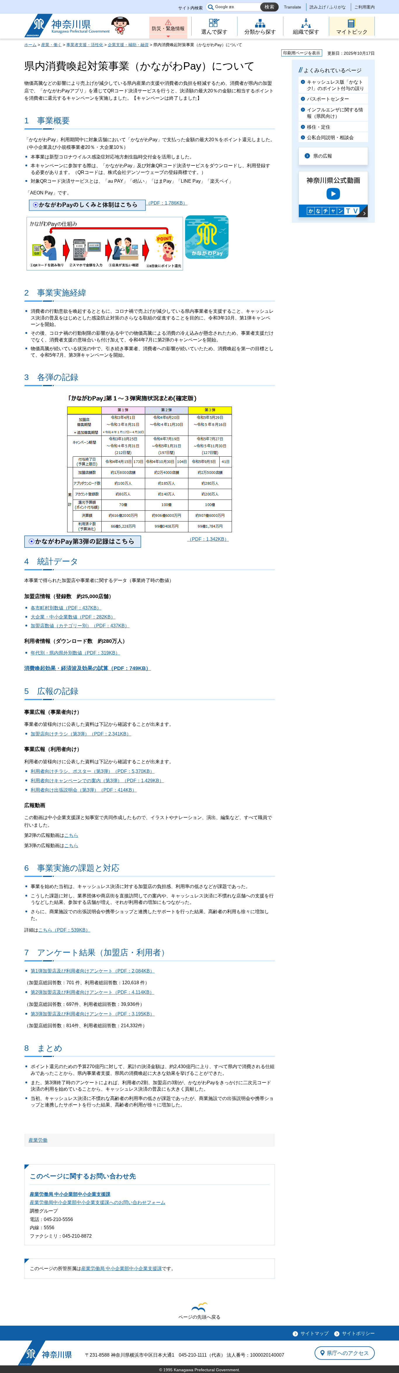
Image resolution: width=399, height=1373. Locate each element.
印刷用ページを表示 (301, 53)
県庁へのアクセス (348, 1353)
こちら (71, 835)
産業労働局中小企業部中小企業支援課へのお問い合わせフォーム (97, 1202)
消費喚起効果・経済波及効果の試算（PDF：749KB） (87, 668)
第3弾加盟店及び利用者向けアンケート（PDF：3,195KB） (93, 1013)
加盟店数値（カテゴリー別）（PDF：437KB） (80, 625)
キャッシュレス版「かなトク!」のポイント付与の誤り (335, 85)
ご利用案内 (364, 7)
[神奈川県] (45, 1353)
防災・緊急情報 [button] (168, 28)
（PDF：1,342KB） (208, 539)
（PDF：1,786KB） (167, 203)
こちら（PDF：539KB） (64, 930)
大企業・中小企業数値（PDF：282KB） (73, 616)
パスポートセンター (328, 98)
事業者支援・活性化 (84, 44)
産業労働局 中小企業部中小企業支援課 (70, 1194)
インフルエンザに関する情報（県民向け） (335, 113)
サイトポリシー (358, 1333)
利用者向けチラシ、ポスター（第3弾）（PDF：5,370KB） (93, 771)
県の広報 (322, 155)
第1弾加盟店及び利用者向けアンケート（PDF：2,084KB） (93, 970)
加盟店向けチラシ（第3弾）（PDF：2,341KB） (81, 733)
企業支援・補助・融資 (128, 44)
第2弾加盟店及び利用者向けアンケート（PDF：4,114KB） (92, 992)
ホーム (30, 44)
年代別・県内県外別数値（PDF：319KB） (75, 652)
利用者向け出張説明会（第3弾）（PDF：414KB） (84, 789)
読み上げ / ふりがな (328, 7)
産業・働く (51, 44)
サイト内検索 (190, 8)
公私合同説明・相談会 (330, 137)
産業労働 (38, 1140)
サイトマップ (315, 1333)
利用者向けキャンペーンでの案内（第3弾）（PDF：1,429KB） (97, 780)
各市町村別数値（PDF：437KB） (66, 607)
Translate (292, 7)
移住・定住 (318, 127)
